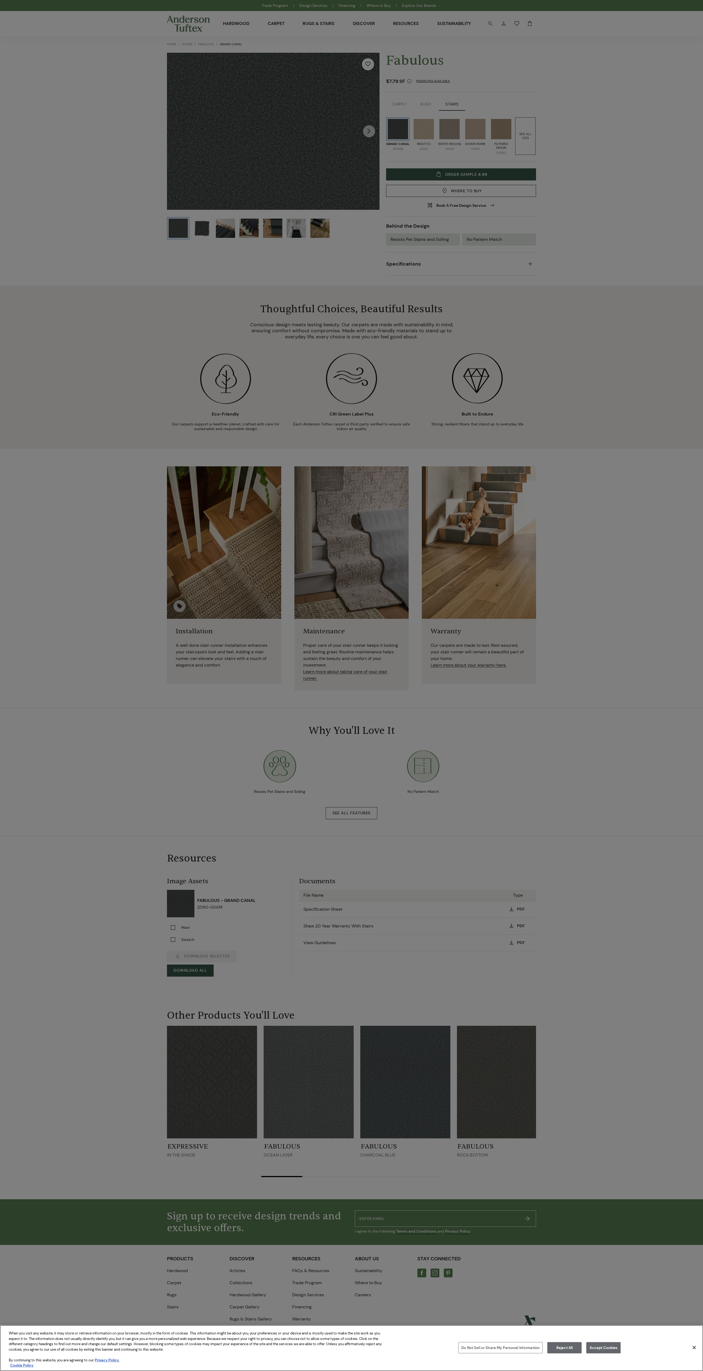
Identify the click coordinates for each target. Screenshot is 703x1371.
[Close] (694, 1347)
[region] (351, 1348)
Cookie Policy (22, 1365)
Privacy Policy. (107, 1360)
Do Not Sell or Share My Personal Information (500, 1347)
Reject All (564, 1347)
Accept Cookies (604, 1347)
